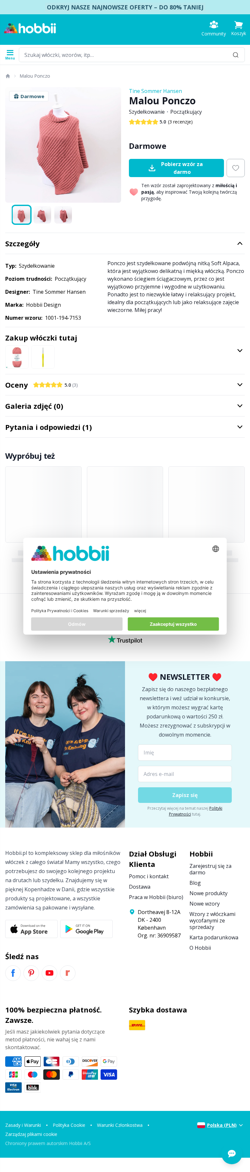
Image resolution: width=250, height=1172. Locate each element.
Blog (195, 882)
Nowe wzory (204, 903)
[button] (238, 28)
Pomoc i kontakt (149, 876)
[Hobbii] (30, 28)
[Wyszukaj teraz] (235, 55)
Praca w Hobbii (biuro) (156, 897)
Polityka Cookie (69, 1125)
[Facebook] (13, 973)
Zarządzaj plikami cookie (31, 1134)
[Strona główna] (7, 76)
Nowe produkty (208, 893)
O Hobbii (200, 947)
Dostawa (139, 886)
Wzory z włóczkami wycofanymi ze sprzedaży (212, 920)
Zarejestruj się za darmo (210, 869)
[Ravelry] (68, 973)
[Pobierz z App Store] (31, 929)
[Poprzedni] (13, 144)
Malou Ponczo (35, 76)
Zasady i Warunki (23, 1125)
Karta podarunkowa (213, 937)
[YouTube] (49, 973)
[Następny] (113, 144)
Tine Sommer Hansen (155, 91)
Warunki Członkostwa (120, 1125)
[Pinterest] (31, 973)
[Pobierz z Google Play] (86, 929)
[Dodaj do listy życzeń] (236, 168)
